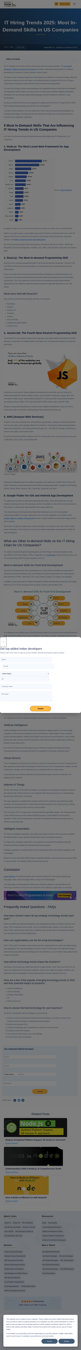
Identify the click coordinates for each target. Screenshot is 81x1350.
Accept (49, 1341)
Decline (66, 1341)
